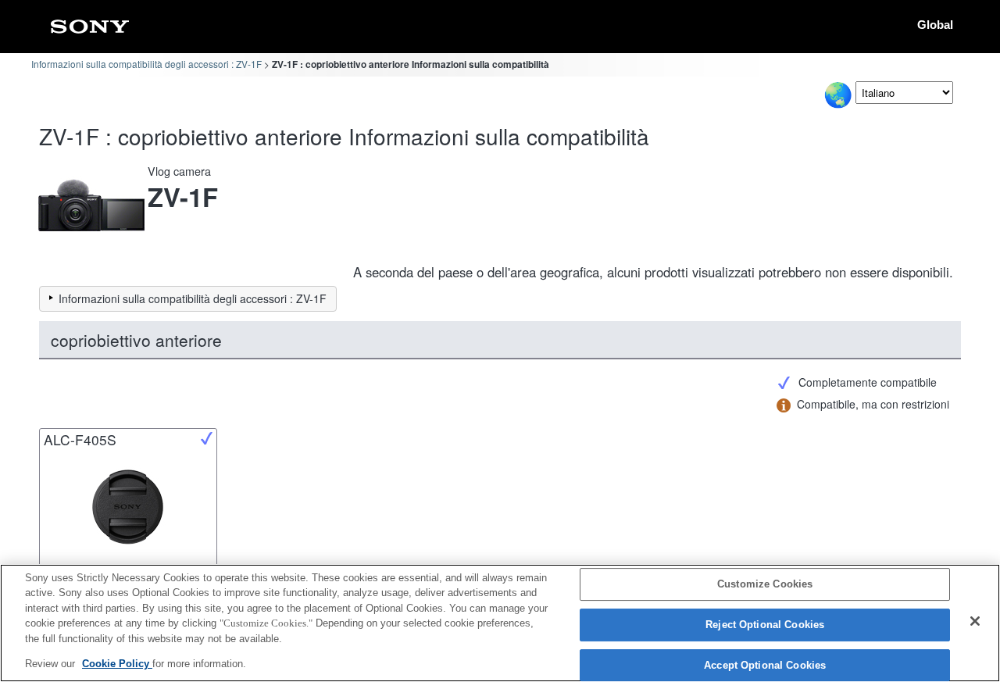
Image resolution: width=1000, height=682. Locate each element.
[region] (500, 623)
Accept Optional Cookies (765, 665)
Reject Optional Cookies (764, 624)
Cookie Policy (117, 664)
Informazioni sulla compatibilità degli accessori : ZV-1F (146, 63)
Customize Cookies (764, 585)
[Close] (975, 621)
